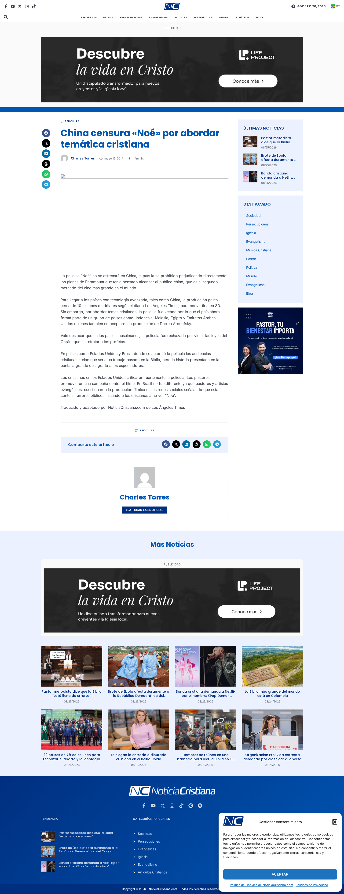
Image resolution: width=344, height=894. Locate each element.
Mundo (224, 17)
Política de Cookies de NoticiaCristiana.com (261, 885)
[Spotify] (200, 805)
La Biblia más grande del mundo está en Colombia (272, 693)
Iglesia (108, 17)
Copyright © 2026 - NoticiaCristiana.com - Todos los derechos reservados (172, 889)
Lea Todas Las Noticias (144, 510)
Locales (181, 17)
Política (242, 17)
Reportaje (89, 17)
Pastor (251, 259)
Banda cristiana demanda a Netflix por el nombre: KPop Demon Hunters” (278, 179)
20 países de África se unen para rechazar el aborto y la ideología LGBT (71, 759)
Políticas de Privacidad (312, 885)
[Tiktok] (34, 6)
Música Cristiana (258, 250)
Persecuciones (131, 17)
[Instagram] (27, 6)
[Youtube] (13, 6)
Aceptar (280, 874)
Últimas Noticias (263, 128)
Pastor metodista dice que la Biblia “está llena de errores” (276, 144)
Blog (259, 17)
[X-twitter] (20, 6)
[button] (334, 822)
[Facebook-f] (6, 6)
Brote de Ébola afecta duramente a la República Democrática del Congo (138, 695)
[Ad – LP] (172, 101)
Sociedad (253, 215)
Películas (72, 121)
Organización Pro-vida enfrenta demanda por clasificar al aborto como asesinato (272, 759)
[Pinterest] (190, 805)
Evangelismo (158, 17)
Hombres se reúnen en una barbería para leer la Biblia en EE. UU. (205, 759)
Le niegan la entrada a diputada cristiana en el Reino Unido (138, 757)
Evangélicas (203, 17)
